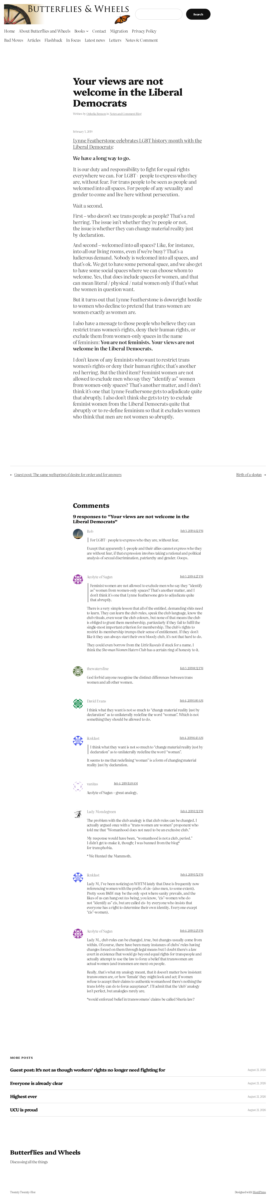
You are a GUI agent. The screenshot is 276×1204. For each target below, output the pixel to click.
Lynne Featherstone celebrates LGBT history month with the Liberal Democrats (137, 143)
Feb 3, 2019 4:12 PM (191, 531)
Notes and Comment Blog (125, 114)
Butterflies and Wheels (45, 1152)
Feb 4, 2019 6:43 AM (191, 738)
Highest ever (23, 1096)
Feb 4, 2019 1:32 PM (191, 811)
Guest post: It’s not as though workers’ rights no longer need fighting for (87, 1069)
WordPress (259, 1192)
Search (198, 14)
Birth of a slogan (249, 474)
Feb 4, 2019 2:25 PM (191, 931)
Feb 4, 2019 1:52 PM (191, 874)
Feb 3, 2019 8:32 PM (191, 668)
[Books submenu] (87, 31)
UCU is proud (24, 1109)
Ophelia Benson (96, 114)
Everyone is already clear (36, 1083)
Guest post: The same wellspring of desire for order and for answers (68, 474)
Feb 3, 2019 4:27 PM (191, 576)
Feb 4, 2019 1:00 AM (191, 700)
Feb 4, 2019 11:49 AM (126, 783)
